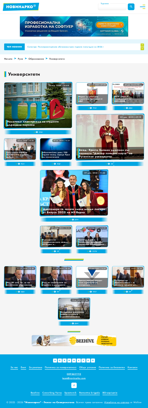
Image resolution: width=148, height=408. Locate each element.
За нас (14, 367)
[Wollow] (74, 26)
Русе (20, 59)
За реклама (35, 367)
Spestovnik (70, 392)
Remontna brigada (89, 392)
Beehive (35, 392)
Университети (57, 59)
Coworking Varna (52, 392)
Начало (8, 59)
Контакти (133, 367)
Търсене (105, 3)
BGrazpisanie (110, 392)
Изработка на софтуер (116, 402)
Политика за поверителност (61, 367)
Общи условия (87, 367)
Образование (36, 59)
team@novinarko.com (74, 378)
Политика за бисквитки (112, 367)
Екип (23, 367)
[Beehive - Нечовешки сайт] (74, 340)
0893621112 (74, 374)
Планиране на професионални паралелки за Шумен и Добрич (58, 46)
